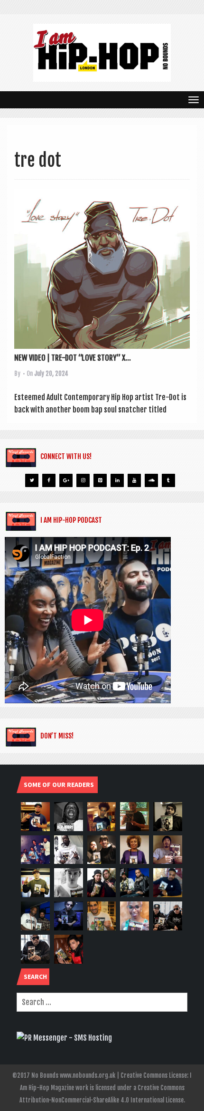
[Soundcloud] (151, 480)
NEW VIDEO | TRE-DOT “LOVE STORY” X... (72, 358)
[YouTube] (134, 480)
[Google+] (66, 480)
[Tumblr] (168, 480)
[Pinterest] (100, 480)
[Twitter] (31, 480)
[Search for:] (102, 1002)
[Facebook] (49, 480)
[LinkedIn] (117, 480)
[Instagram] (83, 480)
